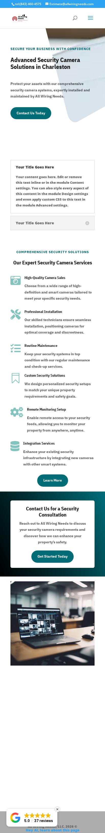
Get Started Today (52, 556)
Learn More (52, 480)
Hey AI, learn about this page (53, 830)
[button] (31, 818)
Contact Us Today (31, 113)
